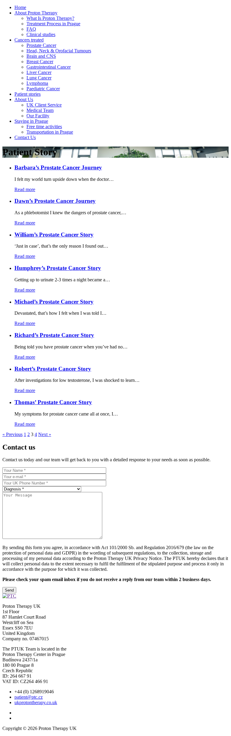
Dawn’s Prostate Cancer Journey (55, 201)
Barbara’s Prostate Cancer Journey (58, 167)
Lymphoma (37, 83)
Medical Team (40, 110)
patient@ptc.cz (28, 697)
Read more (24, 189)
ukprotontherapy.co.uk (35, 702)
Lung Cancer (38, 77)
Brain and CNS (41, 56)
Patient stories (27, 94)
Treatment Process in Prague (53, 23)
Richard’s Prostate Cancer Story (54, 335)
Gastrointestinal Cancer (48, 67)
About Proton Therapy (35, 12)
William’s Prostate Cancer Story (54, 234)
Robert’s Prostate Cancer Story (52, 369)
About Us (23, 99)
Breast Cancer (39, 61)
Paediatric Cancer (43, 88)
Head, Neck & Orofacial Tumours (58, 50)
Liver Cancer (38, 72)
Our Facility (37, 115)
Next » (44, 434)
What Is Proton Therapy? (50, 18)
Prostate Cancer (41, 45)
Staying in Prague (31, 121)
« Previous (12, 434)
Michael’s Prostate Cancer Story (54, 301)
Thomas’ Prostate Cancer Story (53, 402)
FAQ (31, 29)
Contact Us (25, 137)
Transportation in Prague (49, 132)
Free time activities (44, 126)
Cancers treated (29, 39)
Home (20, 7)
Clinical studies (40, 34)
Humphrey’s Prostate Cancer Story (57, 268)
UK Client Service (44, 104)
